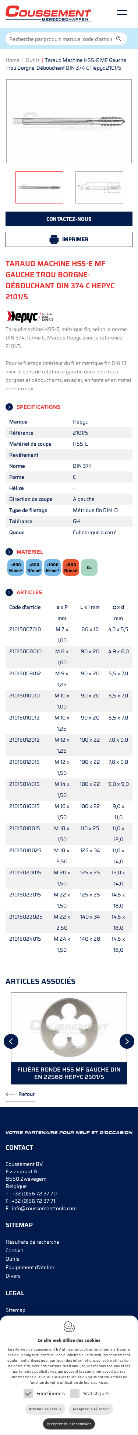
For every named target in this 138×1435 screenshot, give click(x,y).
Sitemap (15, 1310)
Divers (13, 1276)
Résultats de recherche (32, 1242)
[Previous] (11, 1041)
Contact (14, 1250)
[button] (119, 39)
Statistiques (96, 1393)
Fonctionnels (50, 1393)
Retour (26, 1094)
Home (13, 60)
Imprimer (75, 239)
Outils (33, 60)
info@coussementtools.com (44, 1208)
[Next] (127, 1041)
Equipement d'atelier (30, 1267)
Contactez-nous (69, 219)
